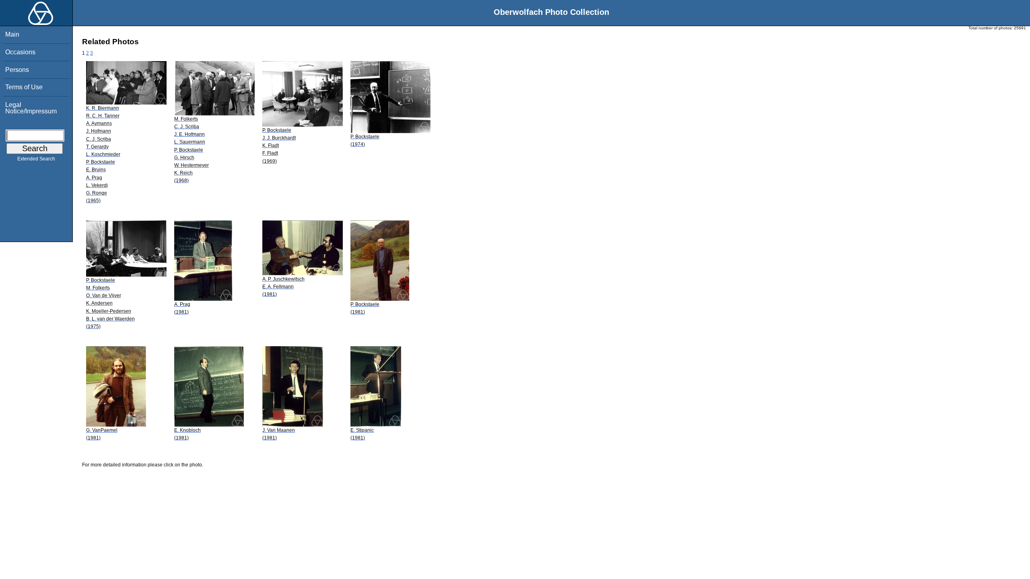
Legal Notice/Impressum (31, 108)
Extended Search (36, 158)
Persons (17, 69)
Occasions (20, 52)
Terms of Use (24, 87)
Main (12, 34)
